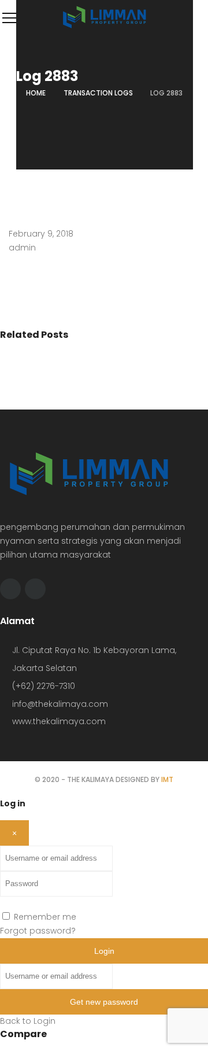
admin (22, 247)
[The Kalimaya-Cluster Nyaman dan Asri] (104, 28)
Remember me (45, 917)
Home (36, 93)
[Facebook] (10, 588)
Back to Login (27, 1021)
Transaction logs (98, 93)
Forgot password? (38, 930)
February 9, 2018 (41, 233)
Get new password (104, 1001)
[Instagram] (35, 588)
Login (104, 951)
